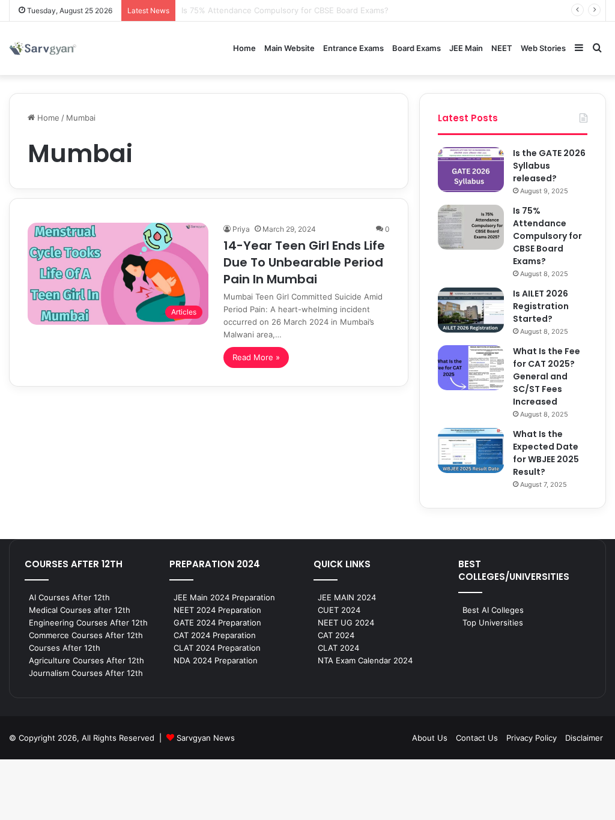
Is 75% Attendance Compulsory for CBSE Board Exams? (547, 236)
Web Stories (543, 48)
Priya (241, 229)
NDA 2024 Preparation (216, 660)
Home (244, 48)
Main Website (289, 48)
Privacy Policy (531, 738)
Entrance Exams (353, 48)
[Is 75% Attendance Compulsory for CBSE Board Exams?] (471, 227)
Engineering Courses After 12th (88, 622)
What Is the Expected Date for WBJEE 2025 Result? (546, 453)
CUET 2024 (339, 610)
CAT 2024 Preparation (215, 635)
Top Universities (492, 622)
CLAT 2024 (338, 648)
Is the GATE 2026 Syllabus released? (549, 165)
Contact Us (477, 738)
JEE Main (466, 48)
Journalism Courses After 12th (86, 673)
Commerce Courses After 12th (86, 635)
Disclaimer (584, 738)
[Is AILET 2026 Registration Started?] (471, 310)
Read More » (256, 357)
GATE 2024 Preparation (217, 622)
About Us (429, 738)
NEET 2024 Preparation (217, 610)
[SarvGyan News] (42, 48)
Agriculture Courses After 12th (86, 660)
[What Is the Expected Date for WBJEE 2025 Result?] (471, 450)
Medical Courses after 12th (79, 610)
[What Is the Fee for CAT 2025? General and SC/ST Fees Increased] (471, 367)
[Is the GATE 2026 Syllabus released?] (471, 169)
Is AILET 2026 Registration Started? (541, 306)
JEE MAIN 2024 (347, 597)
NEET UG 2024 (346, 622)
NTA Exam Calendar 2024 (365, 660)
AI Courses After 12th (69, 597)
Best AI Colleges (493, 610)
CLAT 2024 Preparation (217, 648)
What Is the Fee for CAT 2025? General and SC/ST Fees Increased (546, 376)
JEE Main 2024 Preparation (224, 597)
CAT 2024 (336, 635)
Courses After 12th (64, 648)
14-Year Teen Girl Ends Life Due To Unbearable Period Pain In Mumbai (304, 262)
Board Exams (416, 48)
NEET (501, 48)
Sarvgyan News (206, 738)
